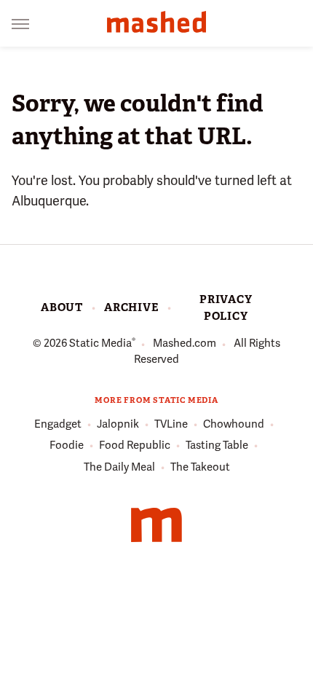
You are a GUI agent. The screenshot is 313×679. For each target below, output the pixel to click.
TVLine (171, 424)
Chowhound (233, 424)
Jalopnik (118, 424)
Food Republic (134, 445)
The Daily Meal (119, 467)
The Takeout (200, 467)
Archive (131, 307)
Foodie (66, 445)
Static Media (100, 343)
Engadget (58, 424)
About (62, 307)
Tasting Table (217, 445)
